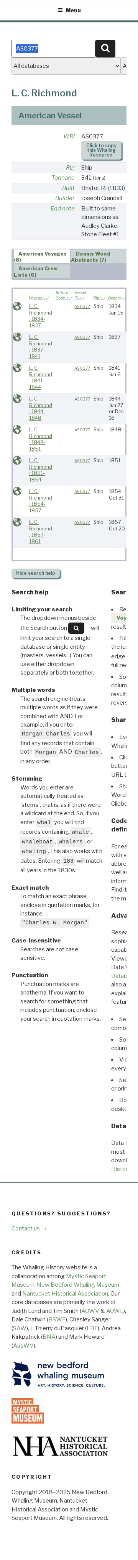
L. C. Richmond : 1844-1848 (40, 408)
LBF (92, 1328)
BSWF (57, 1319)
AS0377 (82, 306)
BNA (49, 1336)
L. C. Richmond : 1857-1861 (40, 531)
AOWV (90, 1311)
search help (35, 573)
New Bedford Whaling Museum (78, 1284)
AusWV (23, 1345)
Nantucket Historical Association (65, 1293)
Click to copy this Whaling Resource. (101, 150)
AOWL (114, 1311)
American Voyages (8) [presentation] (40, 257)
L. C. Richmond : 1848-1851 (40, 439)
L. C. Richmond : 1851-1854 (40, 470)
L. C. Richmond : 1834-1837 (40, 315)
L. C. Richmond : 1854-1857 (40, 500)
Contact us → (29, 1228)
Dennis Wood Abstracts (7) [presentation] (90, 257)
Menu (73, 10)
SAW (19, 1328)
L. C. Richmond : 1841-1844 (40, 377)
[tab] (42, 256)
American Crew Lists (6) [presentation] (36, 272)
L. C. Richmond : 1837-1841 (40, 346)
